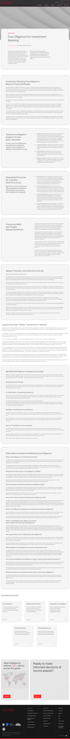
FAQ (59, 718)
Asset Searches (30, 727)
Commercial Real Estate (48, 710)
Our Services (39, 4)
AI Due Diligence (31, 722)
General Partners (46, 718)
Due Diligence (30, 710)
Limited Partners (46, 723)
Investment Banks (47, 715)
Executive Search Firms (48, 713)
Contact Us (66, 4)
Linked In (66, 735)
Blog (59, 715)
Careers (60, 713)
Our (60, 710)
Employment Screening (32, 713)
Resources (59, 4)
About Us (53, 4)
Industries (46, 4)
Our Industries (45, 708)
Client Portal (61, 721)
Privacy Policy (62, 735)
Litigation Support (31, 724)
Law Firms (45, 720)
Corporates (45, 726)
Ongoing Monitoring (31, 715)
